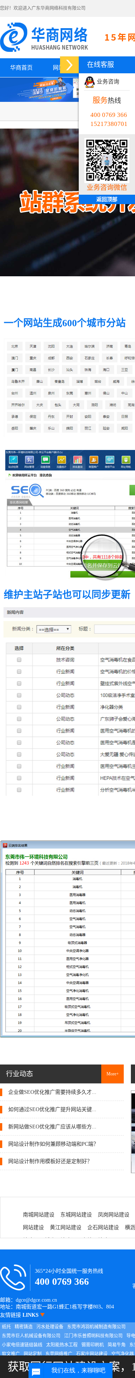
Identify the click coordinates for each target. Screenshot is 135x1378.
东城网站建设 (76, 1214)
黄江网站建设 (65, 1227)
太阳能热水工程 (62, 1345)
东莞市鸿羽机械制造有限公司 (96, 1327)
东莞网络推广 (58, 1354)
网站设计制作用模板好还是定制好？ (49, 1161)
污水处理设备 (49, 1327)
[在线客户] (69, 64)
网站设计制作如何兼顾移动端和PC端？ (53, 1144)
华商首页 (21, 68)
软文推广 (11, 1354)
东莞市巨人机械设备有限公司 (31, 1336)
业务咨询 (107, 82)
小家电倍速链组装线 (22, 1345)
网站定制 (33, 1354)
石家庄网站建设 (92, 1354)
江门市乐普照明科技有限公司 (93, 1336)
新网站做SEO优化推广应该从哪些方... (51, 1127)
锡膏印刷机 (92, 1345)
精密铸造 (24, 1327)
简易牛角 (117, 1345)
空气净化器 (122, 1354)
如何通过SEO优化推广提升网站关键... (51, 1109)
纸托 (6, 1327)
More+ (112, 1074)
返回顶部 (106, 199)
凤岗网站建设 (113, 1214)
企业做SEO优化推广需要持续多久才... (51, 1092)
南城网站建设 (38, 1214)
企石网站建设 (103, 1227)
